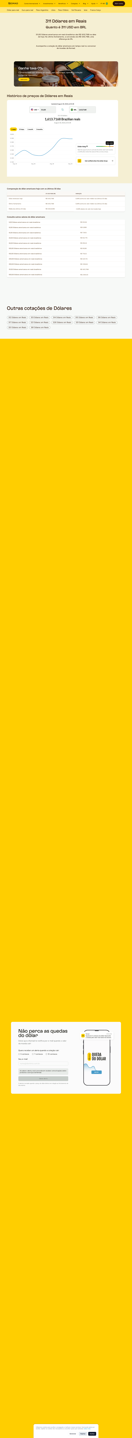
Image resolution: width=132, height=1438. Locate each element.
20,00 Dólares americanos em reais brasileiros (25, 238)
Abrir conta (119, 4)
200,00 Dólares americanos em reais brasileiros (25, 259)
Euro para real (27, 10)
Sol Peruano (76, 10)
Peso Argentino (42, 10)
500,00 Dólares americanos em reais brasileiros (25, 275)
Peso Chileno (63, 10)
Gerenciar (73, 1434)
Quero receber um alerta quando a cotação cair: (38, 1050)
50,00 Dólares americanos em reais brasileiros (25, 243)
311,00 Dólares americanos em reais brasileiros (25, 269)
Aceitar (92, 1434)
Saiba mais (87, 1429)
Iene (85, 10)
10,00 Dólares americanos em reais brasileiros (25, 227)
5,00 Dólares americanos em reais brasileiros (24, 222)
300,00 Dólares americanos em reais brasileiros (25, 264)
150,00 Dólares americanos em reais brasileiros (25, 254)
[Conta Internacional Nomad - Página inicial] (13, 3)
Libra (53, 10)
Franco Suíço (95, 10)
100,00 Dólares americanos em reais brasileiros (25, 248)
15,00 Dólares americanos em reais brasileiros (25, 233)
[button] (32, 3)
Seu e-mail (23, 1059)
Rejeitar (83, 1434)
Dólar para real (13, 10)
